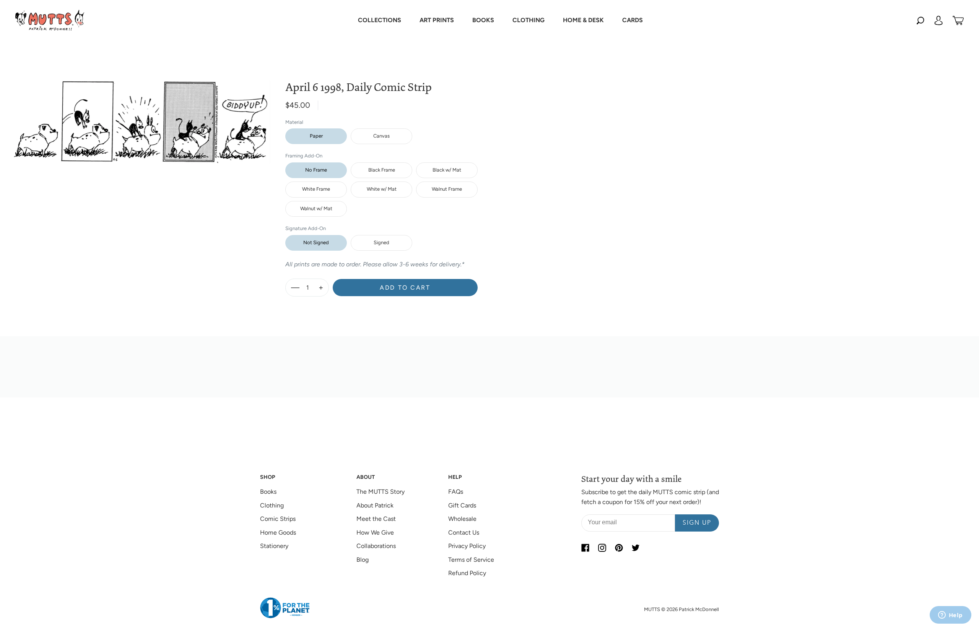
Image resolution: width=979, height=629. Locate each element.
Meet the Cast (376, 518)
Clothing (272, 505)
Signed (381, 242)
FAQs (455, 491)
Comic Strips (278, 518)
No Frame (316, 170)
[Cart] (958, 20)
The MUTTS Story (380, 491)
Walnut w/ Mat (316, 208)
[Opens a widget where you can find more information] (950, 615)
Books (268, 491)
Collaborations (376, 546)
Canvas (381, 136)
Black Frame (381, 170)
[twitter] (635, 547)
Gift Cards (462, 505)
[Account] (938, 20)
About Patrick (375, 505)
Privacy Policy (467, 546)
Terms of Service (471, 559)
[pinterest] (618, 547)
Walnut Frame (447, 189)
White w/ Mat (382, 189)
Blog (362, 559)
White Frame (316, 189)
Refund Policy (467, 573)
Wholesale (462, 518)
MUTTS (652, 609)
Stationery (274, 546)
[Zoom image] (140, 115)
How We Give (375, 532)
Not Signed (316, 242)
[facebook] (585, 547)
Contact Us (463, 532)
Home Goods (278, 532)
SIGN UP (697, 523)
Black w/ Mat (447, 170)
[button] (379, 20)
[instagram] (602, 547)
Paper (316, 136)
